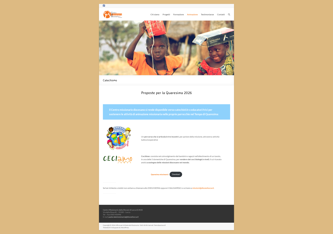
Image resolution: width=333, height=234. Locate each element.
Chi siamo (155, 14)
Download (176, 174)
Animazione (192, 14)
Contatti (221, 14)
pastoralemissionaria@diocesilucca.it (123, 217)
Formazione (178, 14)
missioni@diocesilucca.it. (203, 188)
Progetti (166, 14)
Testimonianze (207, 14)
